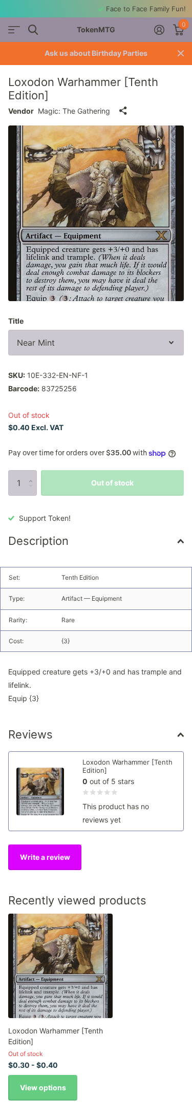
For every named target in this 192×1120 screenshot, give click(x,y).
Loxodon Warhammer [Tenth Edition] (55, 1036)
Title (16, 320)
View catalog (14, 30)
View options (43, 1087)
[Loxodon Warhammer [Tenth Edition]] (60, 966)
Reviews (30, 734)
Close (180, 53)
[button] (33, 474)
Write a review (45, 857)
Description (38, 540)
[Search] (33, 29)
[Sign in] (159, 29)
